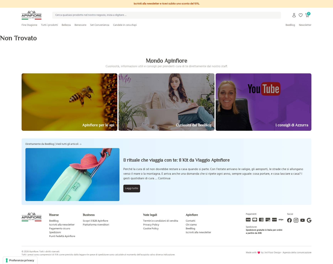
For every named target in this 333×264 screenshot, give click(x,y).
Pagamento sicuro (59, 228)
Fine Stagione (29, 25)
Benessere (80, 25)
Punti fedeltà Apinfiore (62, 236)
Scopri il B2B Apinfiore (95, 221)
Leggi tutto (131, 188)
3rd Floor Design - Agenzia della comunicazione (287, 252)
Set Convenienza (99, 25)
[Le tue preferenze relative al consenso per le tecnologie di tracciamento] (20, 260)
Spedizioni (55, 232)
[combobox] (166, 15)
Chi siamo (191, 225)
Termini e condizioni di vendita (160, 221)
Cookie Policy (151, 228)
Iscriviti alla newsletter (62, 225)
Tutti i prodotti (49, 25)
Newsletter (305, 25)
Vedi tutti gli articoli (67, 144)
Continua (164, 178)
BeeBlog (290, 25)
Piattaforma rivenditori (96, 225)
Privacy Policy (151, 225)
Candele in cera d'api (125, 25)
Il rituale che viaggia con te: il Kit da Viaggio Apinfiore (176, 160)
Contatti (190, 221)
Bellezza (66, 25)
